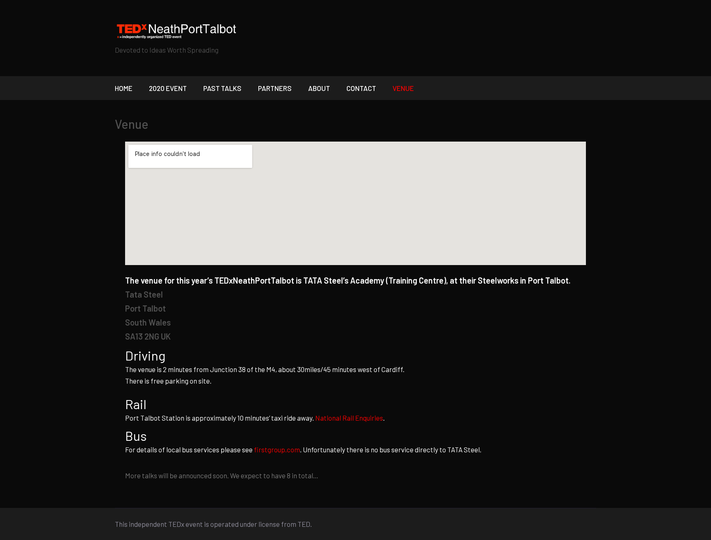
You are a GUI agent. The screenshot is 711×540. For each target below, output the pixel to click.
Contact (361, 88)
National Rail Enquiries (349, 418)
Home (123, 88)
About (319, 88)
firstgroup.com (277, 449)
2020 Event (168, 88)
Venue (403, 88)
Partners (275, 88)
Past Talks (222, 88)
